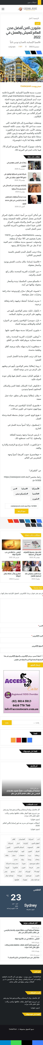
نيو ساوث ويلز (35, 879)
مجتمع (13, 871)
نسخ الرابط (21, 511)
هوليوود (16, 879)
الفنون (30, 851)
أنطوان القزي (35, 843)
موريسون (28, 875)
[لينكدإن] (27, 52)
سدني (15, 859)
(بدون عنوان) (35, 819)
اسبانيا (24, 488)
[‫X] (32, 52)
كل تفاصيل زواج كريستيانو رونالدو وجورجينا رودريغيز (21, 810)
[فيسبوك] (38, 52)
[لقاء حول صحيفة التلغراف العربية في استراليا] (31, 545)
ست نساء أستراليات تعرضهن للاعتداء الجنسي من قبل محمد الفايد (15, 200)
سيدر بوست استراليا (12, 863)
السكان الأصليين (19, 847)
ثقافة (6, 855)
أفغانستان (22, 839)
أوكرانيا (25, 843)
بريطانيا (37, 855)
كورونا (7, 867)
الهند (22, 851)
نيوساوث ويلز (9, 875)
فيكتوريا (15, 867)
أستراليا (35, 488)
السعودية (30, 847)
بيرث (29, 855)
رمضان (37, 859)
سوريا (24, 863)
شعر (38, 867)
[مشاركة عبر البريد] (32, 525)
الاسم (40, 626)
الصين (8, 847)
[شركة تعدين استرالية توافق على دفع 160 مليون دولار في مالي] (34, 176)
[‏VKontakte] (38, 525)
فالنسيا (35, 493)
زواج (22, 859)
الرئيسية (36, 18)
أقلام (13, 839)
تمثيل (13, 855)
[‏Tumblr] (21, 521)
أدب (38, 839)
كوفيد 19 (36, 871)
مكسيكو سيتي (21, 493)
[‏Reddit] (9, 521)
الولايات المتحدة (13, 851)
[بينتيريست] (15, 521)
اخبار (18, 843)
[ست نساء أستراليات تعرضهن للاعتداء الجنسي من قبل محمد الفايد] (34, 199)
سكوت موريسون (34, 863)
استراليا (10, 843)
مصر (5, 871)
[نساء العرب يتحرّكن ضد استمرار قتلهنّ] (31, 566)
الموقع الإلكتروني (37, 646)
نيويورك (25, 879)
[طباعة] (27, 525)
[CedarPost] (27, 9)
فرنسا (31, 867)
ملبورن (35, 499)
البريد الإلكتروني (37, 636)
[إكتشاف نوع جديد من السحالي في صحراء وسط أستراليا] (34, 188)
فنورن (23, 867)
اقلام (38, 847)
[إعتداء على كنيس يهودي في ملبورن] (34, 165)
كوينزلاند (27, 871)
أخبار (30, 18)
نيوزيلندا (19, 875)
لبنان (20, 871)
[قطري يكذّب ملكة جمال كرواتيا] (11, 566)
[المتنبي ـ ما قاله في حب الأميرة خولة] (11, 545)
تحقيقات (21, 855)
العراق (37, 851)
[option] (21, 783)
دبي (14, 488)
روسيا (29, 859)
